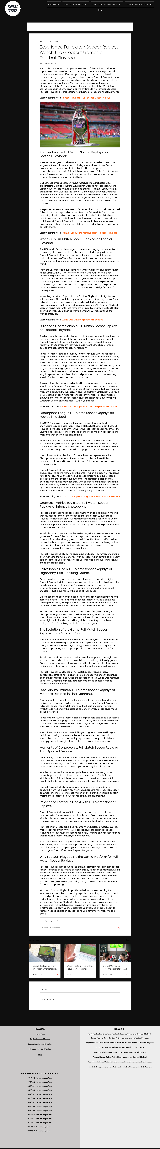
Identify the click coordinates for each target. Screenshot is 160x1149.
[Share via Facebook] (41, 921)
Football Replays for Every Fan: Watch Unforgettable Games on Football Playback (44, 967)
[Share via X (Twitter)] (46, 921)
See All (128, 940)
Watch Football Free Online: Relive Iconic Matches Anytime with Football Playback (80, 967)
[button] (75, 4)
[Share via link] (57, 921)
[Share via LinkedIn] (51, 921)
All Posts (32, 27)
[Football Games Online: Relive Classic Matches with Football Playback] (115, 953)
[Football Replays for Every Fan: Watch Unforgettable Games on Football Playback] (44, 953)
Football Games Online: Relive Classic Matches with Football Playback (115, 967)
